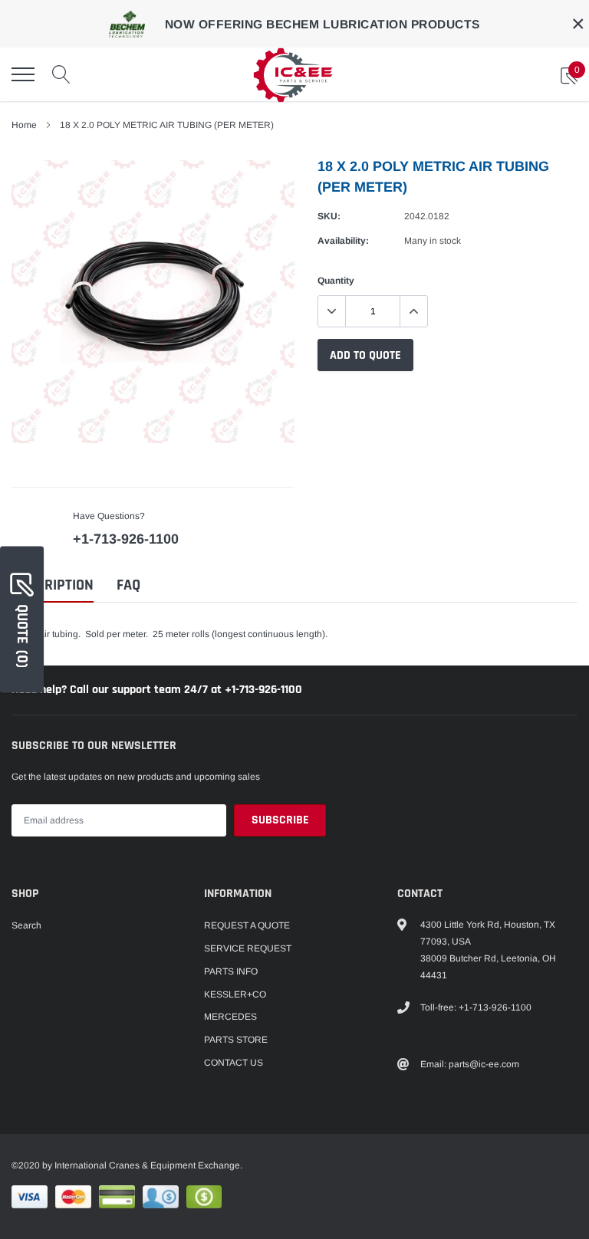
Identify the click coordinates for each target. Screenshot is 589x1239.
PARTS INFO (231, 971)
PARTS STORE (236, 1039)
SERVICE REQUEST (247, 948)
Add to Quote (365, 355)
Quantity (336, 280)
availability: (343, 240)
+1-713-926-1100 (126, 539)
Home (24, 125)
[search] (61, 74)
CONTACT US (233, 1062)
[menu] (23, 74)
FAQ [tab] (128, 585)
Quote (22, 636)
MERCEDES (230, 1016)
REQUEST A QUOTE (247, 925)
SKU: (329, 216)
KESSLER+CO (235, 994)
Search (26, 925)
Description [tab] (53, 585)
